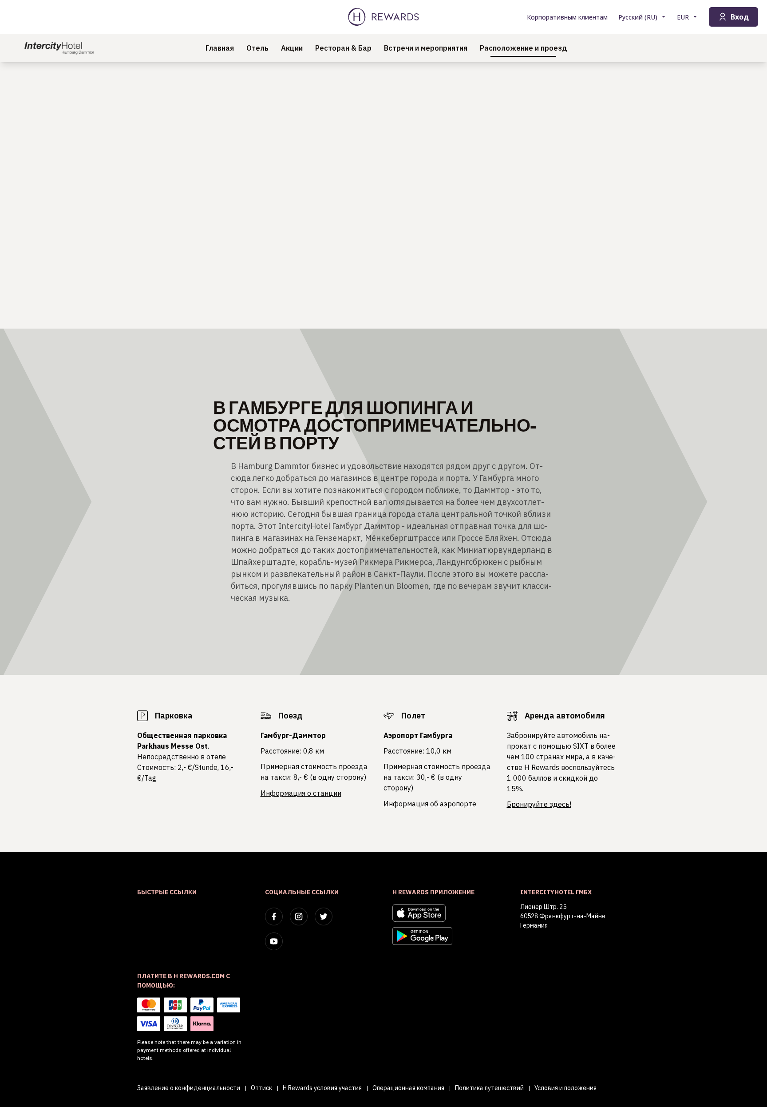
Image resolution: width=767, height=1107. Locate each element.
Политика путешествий (489, 1088)
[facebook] (274, 916)
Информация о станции (301, 793)
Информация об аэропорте (430, 803)
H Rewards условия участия (322, 1088)
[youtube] (274, 941)
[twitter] (323, 916)
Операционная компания (408, 1088)
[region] (383, 195)
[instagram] (299, 916)
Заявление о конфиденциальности (188, 1088)
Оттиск (261, 1088)
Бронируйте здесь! (539, 804)
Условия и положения (565, 1088)
